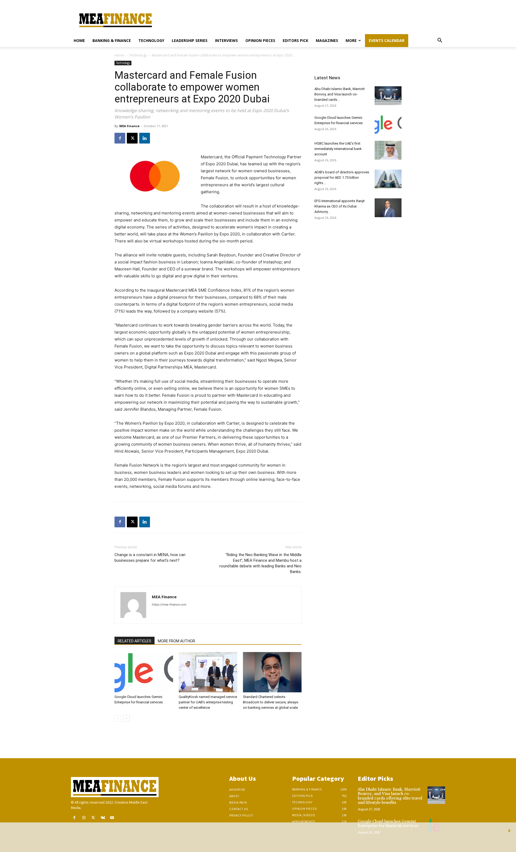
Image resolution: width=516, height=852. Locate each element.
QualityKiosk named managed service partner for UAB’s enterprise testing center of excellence (208, 702)
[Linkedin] (144, 138)
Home (79, 40)
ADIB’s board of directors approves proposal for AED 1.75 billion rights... (341, 177)
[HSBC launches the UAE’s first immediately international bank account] (388, 150)
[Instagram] (83, 817)
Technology (151, 40)
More (351, 40)
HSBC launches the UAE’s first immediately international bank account (338, 148)
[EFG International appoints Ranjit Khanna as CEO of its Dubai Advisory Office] (388, 207)
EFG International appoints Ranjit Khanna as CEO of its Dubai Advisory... (339, 206)
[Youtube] (112, 817)
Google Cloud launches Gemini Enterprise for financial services (388, 824)
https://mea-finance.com (169, 604)
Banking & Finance (111, 40)
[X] (132, 138)
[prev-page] (117, 718)
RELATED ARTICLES (134, 641)
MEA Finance (129, 126)
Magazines (327, 40)
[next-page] (126, 718)
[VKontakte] (102, 817)
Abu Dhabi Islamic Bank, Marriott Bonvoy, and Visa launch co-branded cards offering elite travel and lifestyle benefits (390, 796)
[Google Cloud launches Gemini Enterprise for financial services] (143, 672)
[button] (439, 41)
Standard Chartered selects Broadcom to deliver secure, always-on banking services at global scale (271, 702)
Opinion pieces (260, 40)
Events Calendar (386, 40)
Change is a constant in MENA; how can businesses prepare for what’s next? (149, 557)
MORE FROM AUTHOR (176, 641)
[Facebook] (119, 138)
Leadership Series (189, 40)
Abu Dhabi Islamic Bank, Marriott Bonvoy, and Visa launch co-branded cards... (339, 94)
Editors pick (295, 40)
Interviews (226, 40)
